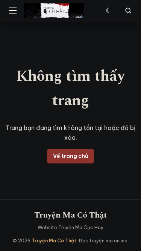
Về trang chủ (70, 156)
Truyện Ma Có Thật (70, 215)
